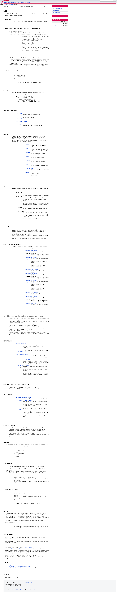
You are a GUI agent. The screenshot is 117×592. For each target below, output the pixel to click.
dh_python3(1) (12, 565)
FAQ (19, 2)
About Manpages (12, 2)
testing (54, 23)
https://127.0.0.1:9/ (16, 548)
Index (5, 2)
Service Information (25, 2)
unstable (55, 25)
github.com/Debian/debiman (17, 589)
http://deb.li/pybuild (15, 567)
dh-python (11, 4)
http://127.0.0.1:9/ (27, 547)
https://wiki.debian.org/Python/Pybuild (19, 566)
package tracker (56, 10)
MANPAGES (6, 0)
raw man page (56, 12)
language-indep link (57, 8)
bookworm (7, 4)
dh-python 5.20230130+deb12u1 (27, 582)
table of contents (57, 16)
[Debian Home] (1, 2)
